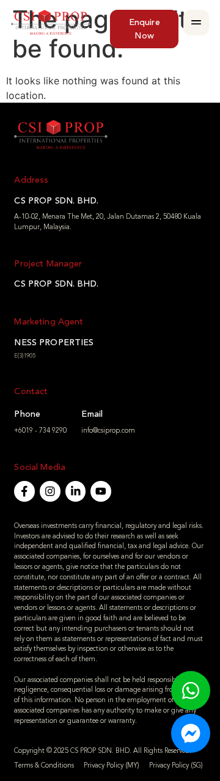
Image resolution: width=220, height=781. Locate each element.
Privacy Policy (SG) (176, 765)
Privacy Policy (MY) (111, 765)
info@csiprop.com (108, 431)
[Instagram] (50, 491)
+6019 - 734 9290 (40, 431)
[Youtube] (100, 491)
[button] (196, 22)
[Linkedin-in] (75, 491)
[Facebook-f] (24, 491)
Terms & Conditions (44, 765)
